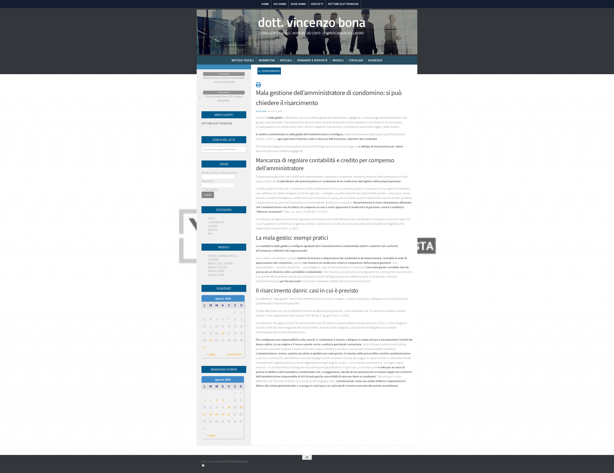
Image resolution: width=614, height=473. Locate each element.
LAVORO (213, 226)
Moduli (338, 60)
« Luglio (210, 354)
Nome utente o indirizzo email (219, 172)
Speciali (286, 60)
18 (210, 414)
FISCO (211, 218)
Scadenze (375, 60)
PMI (210, 233)
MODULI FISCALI (217, 267)
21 (228, 414)
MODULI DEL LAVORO (221, 263)
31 (204, 347)
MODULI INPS (216, 271)
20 (222, 333)
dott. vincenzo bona (312, 22)
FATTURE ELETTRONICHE (216, 123)
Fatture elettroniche (343, 4)
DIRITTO (213, 230)
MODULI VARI (216, 275)
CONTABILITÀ (216, 222)
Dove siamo (298, 4)
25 (210, 340)
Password (207, 181)
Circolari (356, 60)
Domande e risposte (312, 60)
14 (228, 407)
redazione (261, 111)
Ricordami (211, 189)
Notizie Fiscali (243, 60)
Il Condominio (269, 71)
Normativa (267, 60)
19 (216, 414)
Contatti (317, 4)
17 (204, 414)
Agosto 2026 (223, 298)
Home (265, 4)
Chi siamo (279, 4)
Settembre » (235, 354)
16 (241, 407)
